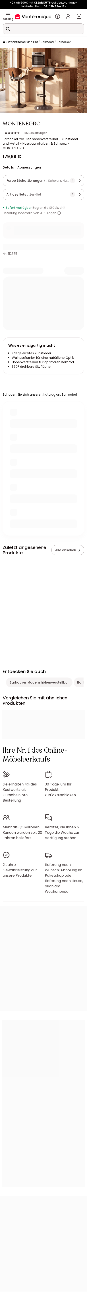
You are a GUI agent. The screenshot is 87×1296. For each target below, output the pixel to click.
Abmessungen (29, 167)
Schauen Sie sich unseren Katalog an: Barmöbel (40, 394)
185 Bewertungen (35, 133)
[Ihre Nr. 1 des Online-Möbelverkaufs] (33, 16)
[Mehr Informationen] (59, 213)
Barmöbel (47, 42)
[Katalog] (8, 14)
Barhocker (63, 42)
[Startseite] (4, 42)
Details (8, 167)
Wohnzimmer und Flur (23, 42)
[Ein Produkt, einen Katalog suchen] (8, 29)
